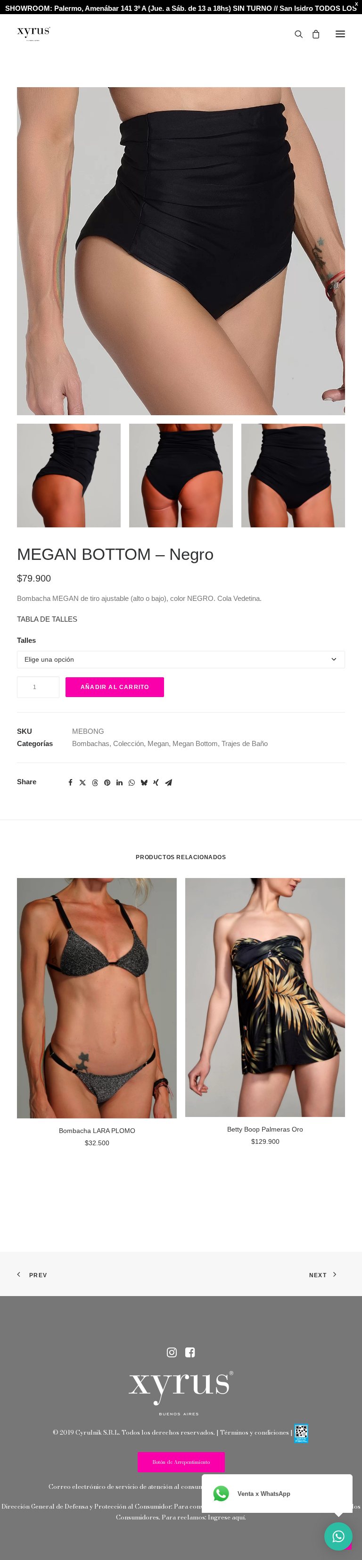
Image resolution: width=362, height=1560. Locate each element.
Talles (26, 640)
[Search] (294, 34)
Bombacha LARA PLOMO (97, 1130)
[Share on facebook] (70, 782)
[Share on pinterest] (107, 782)
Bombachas (90, 743)
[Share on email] (168, 782)
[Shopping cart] (311, 34)
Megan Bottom (195, 743)
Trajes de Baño (245, 743)
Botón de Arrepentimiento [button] (181, 1462)
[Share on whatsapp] (131, 782)
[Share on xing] (156, 782)
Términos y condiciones (254, 1432)
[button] (340, 34)
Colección (128, 743)
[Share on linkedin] (119, 782)
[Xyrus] (33, 34)
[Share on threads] (94, 782)
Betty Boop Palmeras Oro (265, 1129)
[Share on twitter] (82, 782)
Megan (158, 743)
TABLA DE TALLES (47, 619)
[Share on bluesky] (143, 782)
